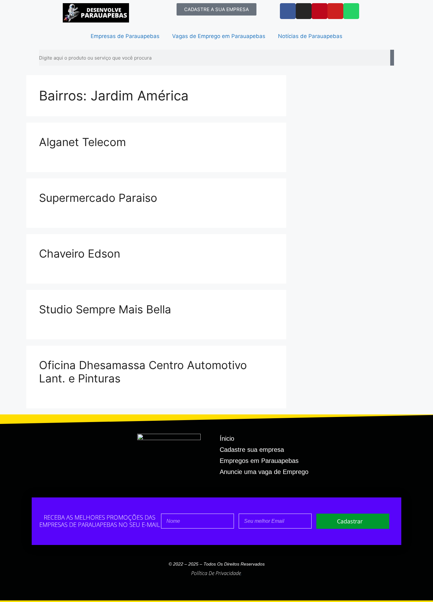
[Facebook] (288, 11)
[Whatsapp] (351, 11)
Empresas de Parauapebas (125, 36)
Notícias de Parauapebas (310, 36)
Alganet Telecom (82, 142)
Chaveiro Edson (79, 253)
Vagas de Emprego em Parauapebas (218, 36)
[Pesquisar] (392, 58)
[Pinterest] (319, 11)
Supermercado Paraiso (98, 197)
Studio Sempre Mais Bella (105, 309)
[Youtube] (335, 11)
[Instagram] (304, 11)
